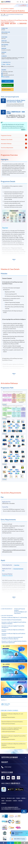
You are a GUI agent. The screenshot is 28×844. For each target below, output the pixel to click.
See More (3, 699)
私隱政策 (15, 800)
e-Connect (7, 704)
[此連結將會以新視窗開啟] (10, 789)
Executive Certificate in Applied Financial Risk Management (13, 626)
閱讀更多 (23, 129)
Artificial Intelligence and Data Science (20, 612)
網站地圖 (20, 800)
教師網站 (23, 798)
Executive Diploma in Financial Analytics (12, 619)
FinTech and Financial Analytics (13, 11)
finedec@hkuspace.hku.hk (8, 75)
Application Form (6, 62)
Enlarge (4, 404)
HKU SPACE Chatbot (19, 839)
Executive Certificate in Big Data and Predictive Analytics (13, 634)
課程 (4, 14)
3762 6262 (7, 767)
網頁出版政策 (8, 800)
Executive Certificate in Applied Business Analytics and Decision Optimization (14, 641)
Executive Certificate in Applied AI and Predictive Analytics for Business (14, 622)
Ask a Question (6, 76)
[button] (22, 2)
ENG (18, 1)
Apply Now (7, 81)
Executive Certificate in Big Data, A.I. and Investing (14, 617)
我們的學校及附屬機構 (9, 757)
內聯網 (2, 800)
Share (4, 64)
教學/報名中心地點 (11, 798)
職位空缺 (3, 798)
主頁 (1, 14)
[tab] (14, 155)
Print (9, 64)
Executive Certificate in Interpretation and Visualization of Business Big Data (12, 638)
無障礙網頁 (3, 803)
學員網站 (18, 798)
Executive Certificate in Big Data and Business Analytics (13, 630)
